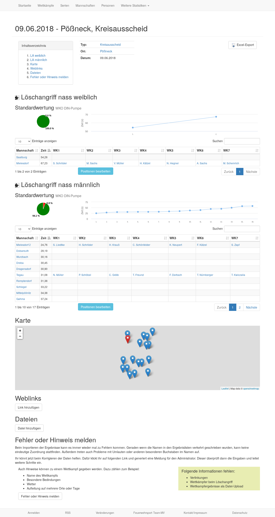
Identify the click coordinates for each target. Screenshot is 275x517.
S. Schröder (60, 163)
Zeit (43, 150)
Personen (108, 5)
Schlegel (21, 287)
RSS (67, 513)
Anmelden (34, 513)
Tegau (20, 275)
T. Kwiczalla (238, 275)
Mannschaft (25, 150)
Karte (34, 64)
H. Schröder (86, 244)
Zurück (229, 171)
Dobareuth (22, 250)
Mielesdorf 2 (23, 244)
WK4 (143, 150)
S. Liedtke (59, 244)
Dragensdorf (23, 269)
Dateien (35, 72)
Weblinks (36, 68)
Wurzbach (22, 256)
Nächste (251, 171)
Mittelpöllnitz (23, 293)
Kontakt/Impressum (195, 513)
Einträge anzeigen (44, 141)
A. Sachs (202, 163)
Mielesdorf (22, 163)
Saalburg (21, 157)
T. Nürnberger (205, 275)
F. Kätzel (202, 244)
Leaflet (225, 388)
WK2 (90, 150)
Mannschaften (85, 5)
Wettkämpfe (46, 5)
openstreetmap (251, 388)
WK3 (117, 150)
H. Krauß (114, 244)
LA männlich (38, 60)
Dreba (20, 263)
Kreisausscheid (110, 44)
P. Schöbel (85, 275)
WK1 (56, 150)
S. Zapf (235, 244)
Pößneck (106, 51)
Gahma (20, 299)
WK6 (200, 150)
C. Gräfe (114, 275)
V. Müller (119, 163)
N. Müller (58, 275)
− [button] (20, 336)
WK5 (170, 150)
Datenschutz (239, 513)
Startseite (24, 5)
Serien (64, 5)
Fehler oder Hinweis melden (49, 77)
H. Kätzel (145, 163)
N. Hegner (173, 163)
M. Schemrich (231, 163)
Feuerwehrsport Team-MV (149, 513)
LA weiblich (38, 55)
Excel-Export (245, 45)
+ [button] (20, 330)
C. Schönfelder (141, 244)
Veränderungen (105, 513)
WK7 (226, 150)
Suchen (217, 141)
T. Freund (138, 275)
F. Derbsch (176, 275)
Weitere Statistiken (134, 5)
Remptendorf (24, 281)
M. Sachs (92, 163)
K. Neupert (176, 244)
